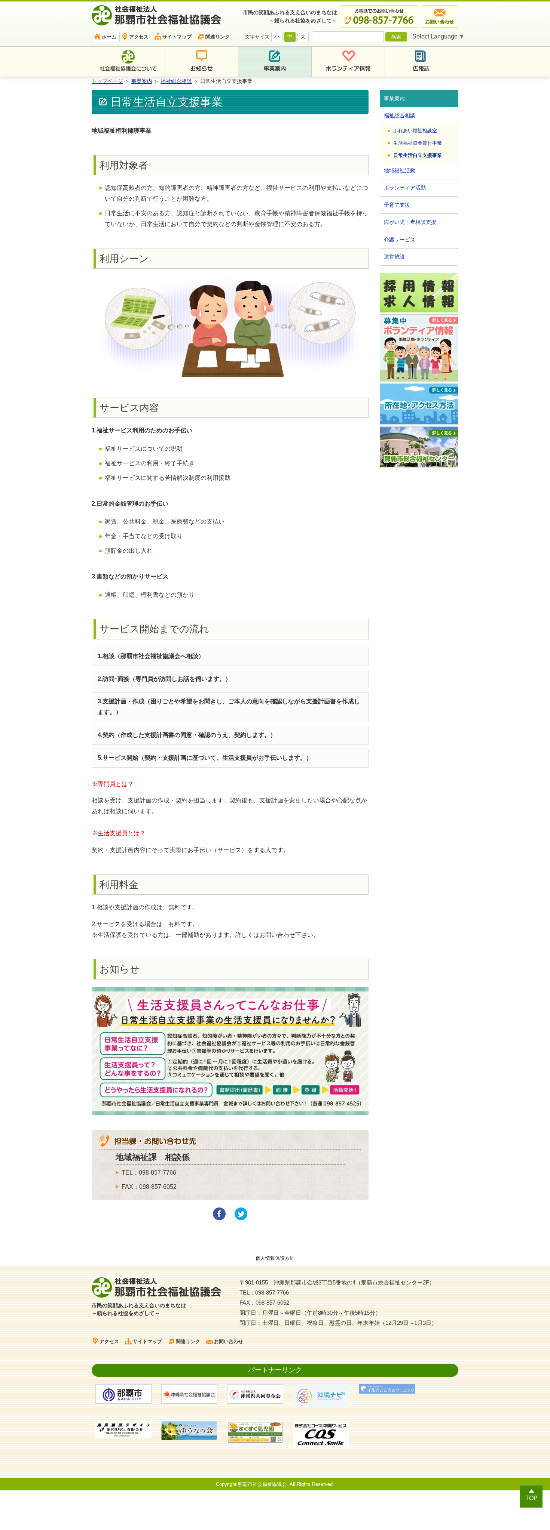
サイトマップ (177, 37)
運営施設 (394, 257)
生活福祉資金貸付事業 (417, 143)
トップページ (107, 81)
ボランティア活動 (405, 188)
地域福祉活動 (399, 170)
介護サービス (399, 240)
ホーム (109, 37)
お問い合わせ (228, 1341)
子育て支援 (397, 205)
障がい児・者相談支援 (410, 222)
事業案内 (141, 81)
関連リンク (217, 37)
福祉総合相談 (176, 81)
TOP (531, 1498)
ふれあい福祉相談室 (415, 130)
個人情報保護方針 (275, 1258)
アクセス (139, 37)
